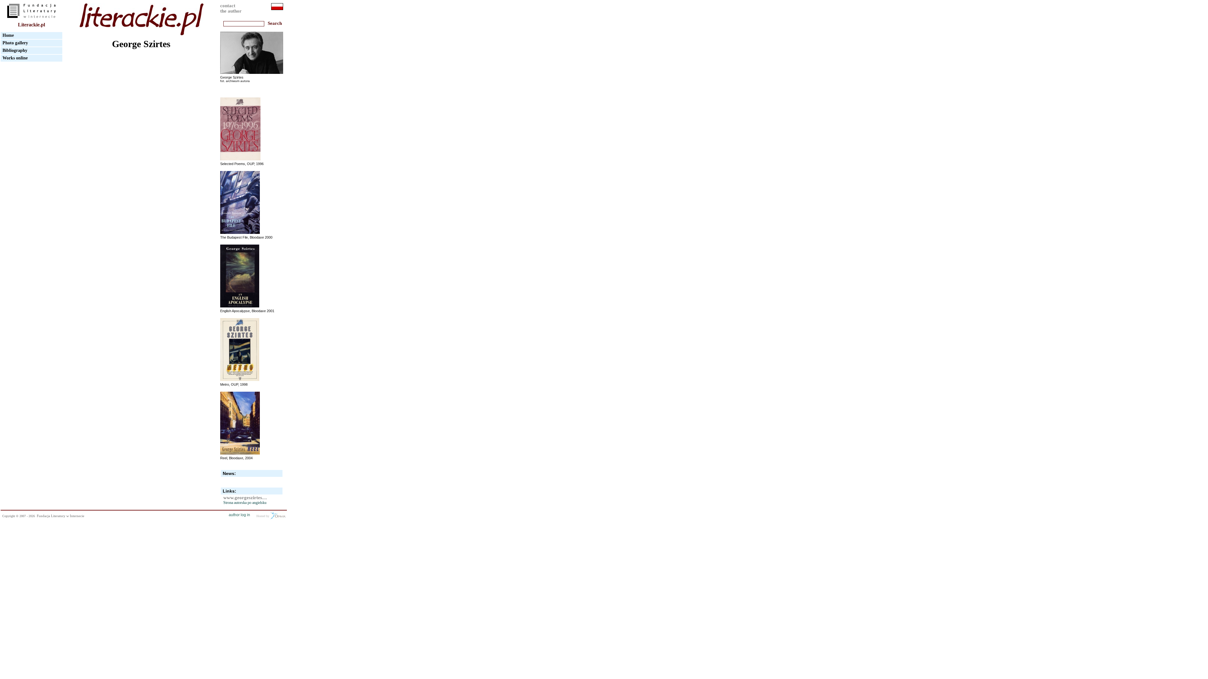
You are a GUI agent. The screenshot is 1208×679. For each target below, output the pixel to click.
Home (8, 35)
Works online (15, 58)
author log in (239, 515)
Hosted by (263, 516)
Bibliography (15, 50)
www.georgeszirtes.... (245, 497)
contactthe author (231, 8)
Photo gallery (15, 43)
